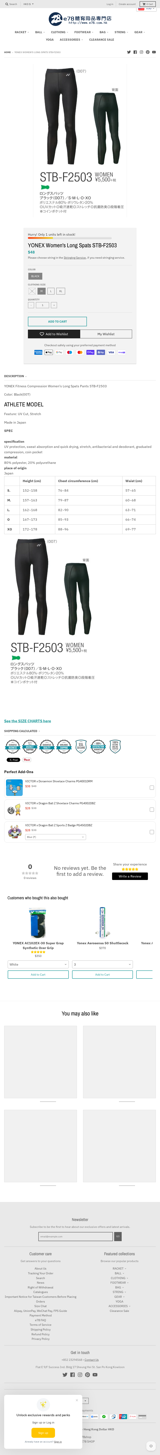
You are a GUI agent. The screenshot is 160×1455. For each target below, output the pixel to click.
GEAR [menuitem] (138, 32)
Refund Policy (40, 1334)
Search (40, 1278)
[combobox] (55, 837)
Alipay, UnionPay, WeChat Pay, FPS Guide (40, 1311)
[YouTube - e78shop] (154, 52)
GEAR (118, 1297)
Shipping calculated (20, 731)
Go (118, 1236)
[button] (80, 787)
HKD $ (27, 4)
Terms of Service (40, 1325)
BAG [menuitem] (103, 32)
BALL (118, 1273)
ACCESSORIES (118, 1306)
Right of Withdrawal (40, 1287)
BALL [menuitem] (38, 32)
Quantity (34, 299)
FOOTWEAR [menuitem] (82, 32)
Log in (110, 4)
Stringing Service (75, 258)
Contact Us (92, 1360)
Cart (149, 4)
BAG (118, 1287)
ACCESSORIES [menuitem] (70, 39)
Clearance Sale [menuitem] (101, 39)
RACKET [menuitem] (20, 32)
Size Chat (40, 1306)
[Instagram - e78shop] (141, 52)
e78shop (85, 1437)
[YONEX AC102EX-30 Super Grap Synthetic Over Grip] (38, 922)
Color (31, 269)
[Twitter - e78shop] (129, 52)
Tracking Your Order (40, 1273)
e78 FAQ (40, 1320)
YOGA (119, 1301)
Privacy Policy (41, 1339)
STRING (118, 1292)
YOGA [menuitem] (50, 39)
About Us (40, 1268)
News (40, 1282)
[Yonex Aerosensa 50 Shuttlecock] (102, 922)
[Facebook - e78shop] (135, 52)
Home (7, 52)
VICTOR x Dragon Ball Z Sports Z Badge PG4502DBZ (58, 825)
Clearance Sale (119, 1311)
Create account (127, 4)
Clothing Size (37, 284)
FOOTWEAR (118, 1282)
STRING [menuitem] (120, 32)
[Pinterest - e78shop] (148, 52)
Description (14, 376)
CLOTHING (118, 1278)
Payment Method (41, 1315)
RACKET (118, 1268)
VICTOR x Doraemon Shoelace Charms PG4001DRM (58, 781)
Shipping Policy (41, 1329)
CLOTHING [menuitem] (58, 32)
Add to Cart (38, 974)
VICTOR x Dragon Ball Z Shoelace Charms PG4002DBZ (60, 803)
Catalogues (40, 1292)
